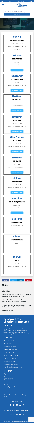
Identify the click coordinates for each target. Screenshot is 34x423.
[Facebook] (10, 405)
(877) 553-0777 (6, 1)
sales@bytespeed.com (25, 1)
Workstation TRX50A (7, 310)
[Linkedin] (17, 405)
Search (17, 14)
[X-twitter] (13, 405)
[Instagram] (23, 405)
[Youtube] (20, 405)
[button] (3, 5)
